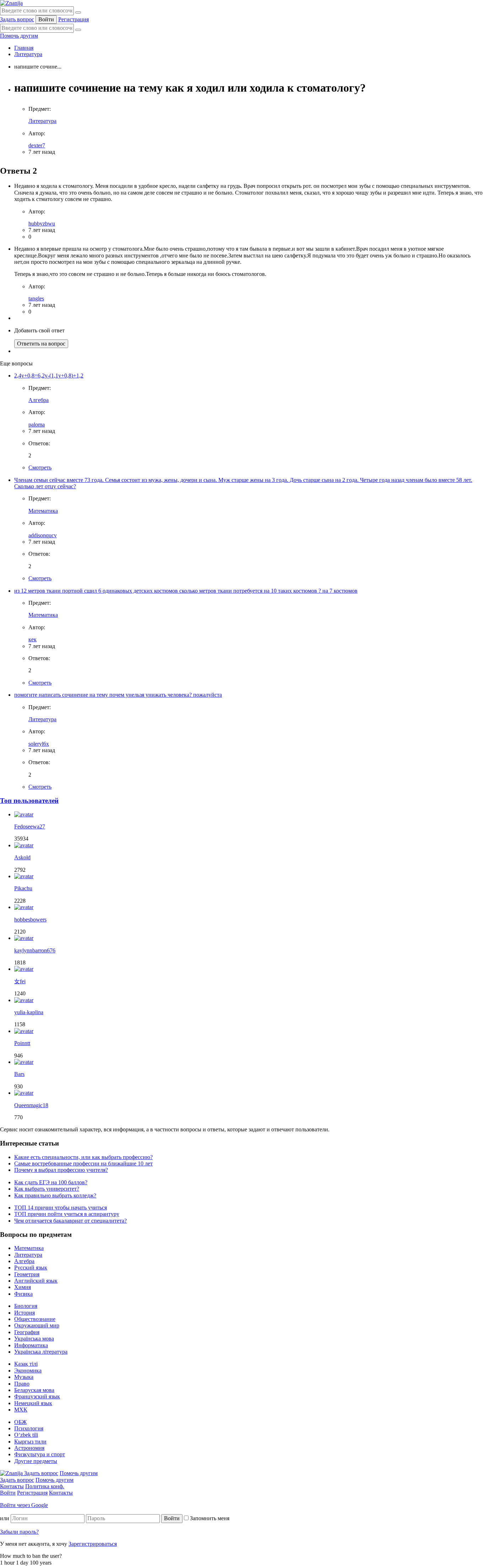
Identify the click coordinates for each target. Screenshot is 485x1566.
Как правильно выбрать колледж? (55, 1195)
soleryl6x (38, 744)
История (24, 1313)
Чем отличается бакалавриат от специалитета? (70, 1221)
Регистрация (73, 19)
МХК (20, 1410)
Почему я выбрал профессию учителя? (61, 1170)
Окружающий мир (36, 1325)
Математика (43, 511)
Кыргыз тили (30, 1442)
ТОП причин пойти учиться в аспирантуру (66, 1214)
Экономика (28, 1370)
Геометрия (26, 1274)
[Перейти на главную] (11, 3)
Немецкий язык (33, 1403)
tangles (36, 298)
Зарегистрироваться (93, 1544)
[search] (78, 30)
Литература (28, 54)
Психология (28, 1428)
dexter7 (36, 145)
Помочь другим (19, 36)
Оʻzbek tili (26, 1435)
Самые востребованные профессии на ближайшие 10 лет (83, 1163)
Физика (23, 1294)
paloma (36, 425)
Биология (25, 1306)
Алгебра (38, 400)
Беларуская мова (34, 1390)
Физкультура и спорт (39, 1454)
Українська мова (34, 1339)
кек (32, 639)
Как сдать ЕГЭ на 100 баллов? (50, 1182)
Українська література (40, 1352)
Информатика (31, 1345)
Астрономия (29, 1448)
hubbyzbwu (41, 224)
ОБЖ (20, 1422)
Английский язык (36, 1281)
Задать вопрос (17, 19)
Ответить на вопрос (41, 344)
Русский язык (30, 1268)
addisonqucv (42, 535)
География (26, 1332)
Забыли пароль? (19, 1532)
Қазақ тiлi (26, 1364)
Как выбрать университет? (46, 1189)
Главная (23, 48)
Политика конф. (44, 1486)
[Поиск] (78, 12)
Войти (46, 19)
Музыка (23, 1377)
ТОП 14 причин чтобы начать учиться (60, 1208)
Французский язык (37, 1396)
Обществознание (34, 1319)
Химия (22, 1287)
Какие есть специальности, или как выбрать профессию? (83, 1157)
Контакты (12, 1486)
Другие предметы (35, 1461)
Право (21, 1384)
